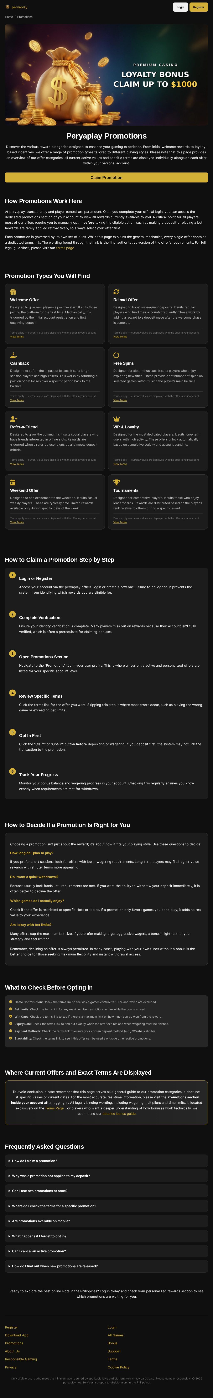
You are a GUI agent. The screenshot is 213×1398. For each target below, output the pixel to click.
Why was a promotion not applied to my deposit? (51, 1176)
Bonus (112, 1343)
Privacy (11, 1367)
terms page (65, 248)
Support (114, 1351)
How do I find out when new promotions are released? (55, 1266)
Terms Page (54, 1108)
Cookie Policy (119, 1367)
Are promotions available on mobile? (41, 1221)
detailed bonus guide (119, 1113)
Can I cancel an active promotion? (39, 1251)
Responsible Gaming (21, 1359)
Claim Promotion (106, 177)
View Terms (17, 336)
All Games (116, 1335)
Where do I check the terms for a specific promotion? (54, 1206)
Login (180, 7)
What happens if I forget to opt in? (39, 1236)
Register (198, 7)
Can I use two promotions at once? (40, 1191)
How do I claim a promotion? (34, 1161)
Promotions (14, 1343)
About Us (12, 1351)
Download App (16, 1335)
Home (9, 17)
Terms (112, 1359)
